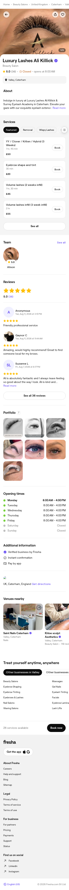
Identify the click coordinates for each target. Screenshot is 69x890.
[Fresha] (34, 742)
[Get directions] (34, 577)
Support (7, 840)
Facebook (14, 860)
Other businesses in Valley (22, 672)
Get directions (41, 584)
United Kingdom (39, 4)
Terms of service (12, 804)
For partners (9, 824)
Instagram (14, 871)
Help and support (12, 774)
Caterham (56, 4)
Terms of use (10, 810)
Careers (7, 768)
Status (6, 846)
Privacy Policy (10, 799)
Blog (5, 779)
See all (61, 242)
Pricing (7, 830)
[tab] (11, 130)
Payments (8, 835)
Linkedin (13, 866)
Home (6, 4)
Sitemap (7, 785)
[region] (34, 33)
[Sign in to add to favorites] (63, 14)
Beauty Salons (20, 4)
